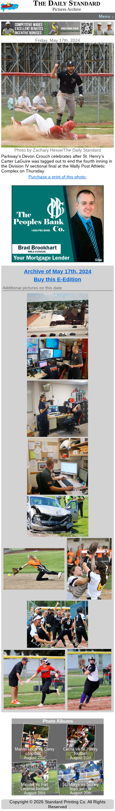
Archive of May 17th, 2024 (57, 271)
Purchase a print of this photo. (58, 176)
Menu (106, 16)
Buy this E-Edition (57, 279)
